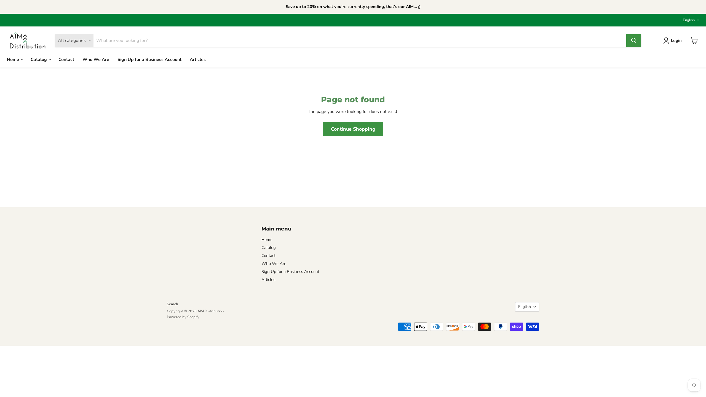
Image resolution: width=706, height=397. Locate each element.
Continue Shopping (353, 129)
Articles (198, 60)
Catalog (39, 60)
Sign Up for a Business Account (149, 60)
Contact (66, 60)
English (689, 20)
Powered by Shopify (183, 317)
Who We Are (95, 60)
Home (13, 60)
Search (172, 304)
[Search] (633, 40)
